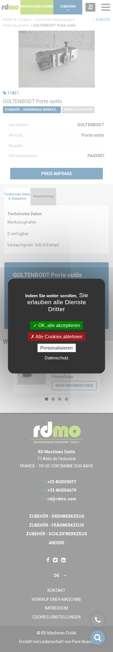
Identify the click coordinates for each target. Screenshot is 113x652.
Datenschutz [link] (57, 357)
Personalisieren (56, 347)
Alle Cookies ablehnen (58, 336)
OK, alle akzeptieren (58, 325)
